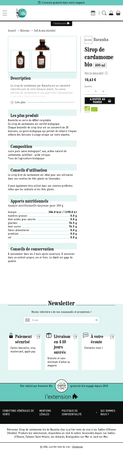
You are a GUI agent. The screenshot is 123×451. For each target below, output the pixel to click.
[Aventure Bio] (61, 386)
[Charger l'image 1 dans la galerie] (20, 59)
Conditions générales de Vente (18, 412)
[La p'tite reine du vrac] (21, 13)
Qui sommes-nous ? (108, 412)
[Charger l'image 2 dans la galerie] (41, 59)
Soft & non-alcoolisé (45, 30)
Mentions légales (45, 412)
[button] (5, 13)
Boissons (25, 30)
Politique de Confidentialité (72, 412)
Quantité (88, 86)
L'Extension (77, 446)
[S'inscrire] (93, 320)
